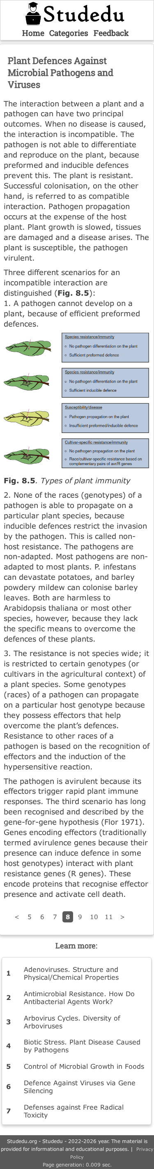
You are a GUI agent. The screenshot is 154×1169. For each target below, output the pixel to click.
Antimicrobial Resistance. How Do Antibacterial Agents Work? (79, 997)
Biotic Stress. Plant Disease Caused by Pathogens (82, 1046)
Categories (68, 33)
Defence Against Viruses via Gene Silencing (80, 1086)
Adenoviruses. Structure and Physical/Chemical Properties (71, 973)
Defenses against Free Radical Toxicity (74, 1111)
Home (33, 33)
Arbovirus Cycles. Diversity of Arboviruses (72, 1022)
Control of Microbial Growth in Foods (84, 1066)
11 (109, 916)
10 (94, 916)
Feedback (111, 33)
